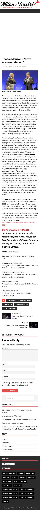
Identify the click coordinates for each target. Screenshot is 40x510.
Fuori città (30, 473)
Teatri (5, 501)
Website (5, 376)
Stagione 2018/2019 (10, 497)
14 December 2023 (10, 67)
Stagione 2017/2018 (26, 493)
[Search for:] (20, 398)
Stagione (17, 485)
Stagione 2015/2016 (26, 489)
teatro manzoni (22, 304)
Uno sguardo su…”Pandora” (11, 416)
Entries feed (6, 443)
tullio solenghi (10, 308)
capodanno (12, 300)
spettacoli (8, 304)
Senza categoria (20, 481)
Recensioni (7, 481)
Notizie (14, 477)
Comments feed (7, 446)
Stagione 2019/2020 (26, 497)
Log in (4, 439)
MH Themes (32, 508)
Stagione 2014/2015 (10, 489)
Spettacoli (7, 485)
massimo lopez (25, 300)
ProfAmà (31, 477)
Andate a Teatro (9, 473)
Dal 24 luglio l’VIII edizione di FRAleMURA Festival (19, 419)
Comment (5, 348)
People (22, 477)
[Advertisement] (20, 36)
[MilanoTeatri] (20, 8)
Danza (20, 473)
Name (4, 364)
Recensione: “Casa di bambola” (12, 423)
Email (4, 370)
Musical (6, 477)
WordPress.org (7, 450)
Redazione (22, 67)
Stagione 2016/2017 (10, 493)
